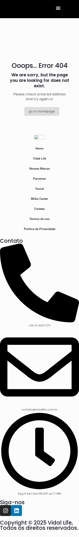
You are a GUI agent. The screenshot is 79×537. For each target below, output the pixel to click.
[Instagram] (5, 510)
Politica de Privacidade (39, 229)
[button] (58, 8)
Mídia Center (39, 198)
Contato (39, 209)
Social (39, 188)
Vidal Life (39, 158)
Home (39, 148)
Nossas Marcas (39, 168)
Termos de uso (39, 219)
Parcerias (39, 178)
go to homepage (42, 111)
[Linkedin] (16, 510)
